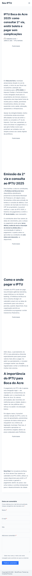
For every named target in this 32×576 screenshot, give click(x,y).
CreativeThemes (7, 574)
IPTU (15, 40)
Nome (4, 510)
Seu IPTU (7, 3)
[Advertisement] (16, 63)
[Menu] (29, 3)
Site (3, 527)
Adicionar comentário (9, 535)
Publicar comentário (10, 563)
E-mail (4, 518)
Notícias (20, 40)
